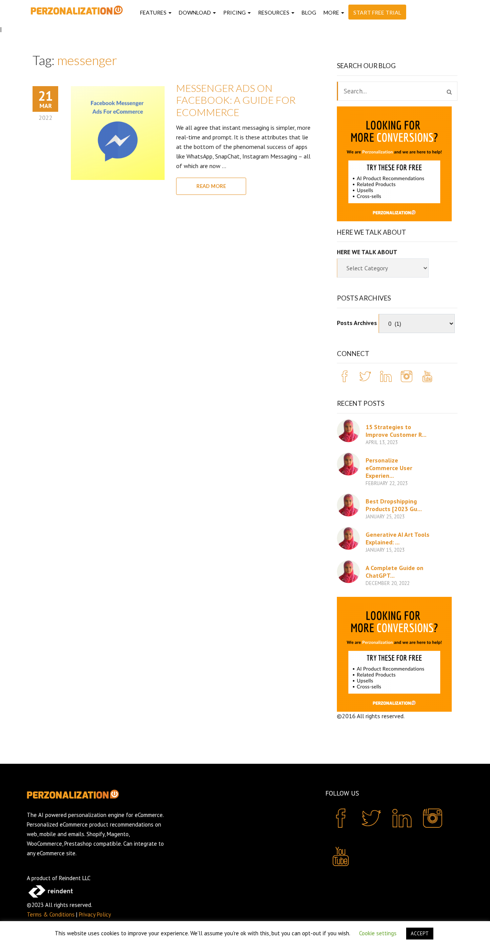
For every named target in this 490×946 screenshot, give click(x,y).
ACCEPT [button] (420, 933)
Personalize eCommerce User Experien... (389, 467)
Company (377, 725)
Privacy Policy (95, 914)
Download (195, 12)
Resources (274, 12)
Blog (309, 12)
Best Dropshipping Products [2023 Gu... (394, 505)
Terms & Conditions (51, 914)
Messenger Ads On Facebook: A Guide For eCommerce (236, 100)
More (331, 12)
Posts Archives (357, 323)
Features (154, 12)
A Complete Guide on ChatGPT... (394, 571)
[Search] (449, 92)
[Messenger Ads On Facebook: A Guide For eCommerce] (118, 133)
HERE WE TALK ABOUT (367, 252)
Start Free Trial (377, 12)
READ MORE (211, 186)
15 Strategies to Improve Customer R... (396, 430)
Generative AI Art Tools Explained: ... (398, 538)
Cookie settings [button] (378, 933)
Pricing (235, 12)
